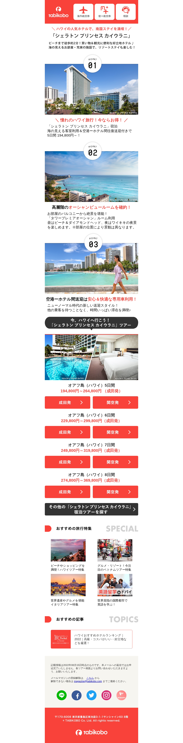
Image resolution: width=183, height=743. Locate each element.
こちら (90, 678)
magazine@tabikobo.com (88, 681)
